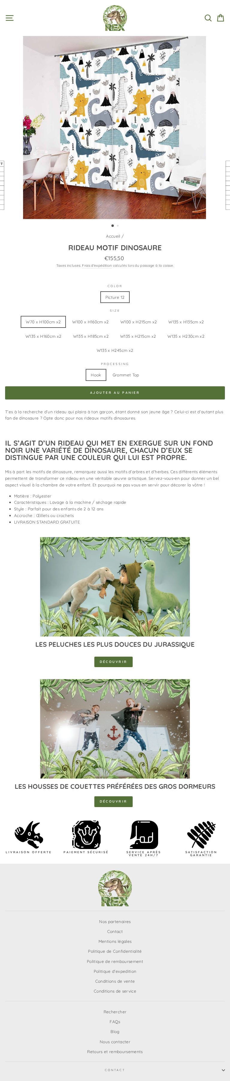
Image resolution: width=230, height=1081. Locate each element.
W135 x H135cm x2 (186, 321)
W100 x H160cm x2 (90, 321)
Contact (115, 931)
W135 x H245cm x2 (115, 350)
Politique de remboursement (115, 961)
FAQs (115, 1021)
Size (115, 311)
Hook (96, 374)
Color (115, 286)
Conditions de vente (115, 981)
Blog (115, 1031)
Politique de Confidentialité (115, 951)
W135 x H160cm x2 (43, 336)
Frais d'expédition (97, 265)
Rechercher (115, 1011)
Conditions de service (115, 990)
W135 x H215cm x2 (138, 336)
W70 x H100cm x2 (43, 321)
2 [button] (118, 226)
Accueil (113, 236)
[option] (115, 127)
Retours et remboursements (115, 1051)
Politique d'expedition (115, 971)
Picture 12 (115, 297)
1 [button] (112, 225)
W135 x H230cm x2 (185, 336)
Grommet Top (126, 374)
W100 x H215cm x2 (138, 321)
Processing (115, 364)
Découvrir (114, 662)
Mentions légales (115, 941)
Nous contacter (115, 1041)
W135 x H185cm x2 (91, 336)
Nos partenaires (115, 921)
